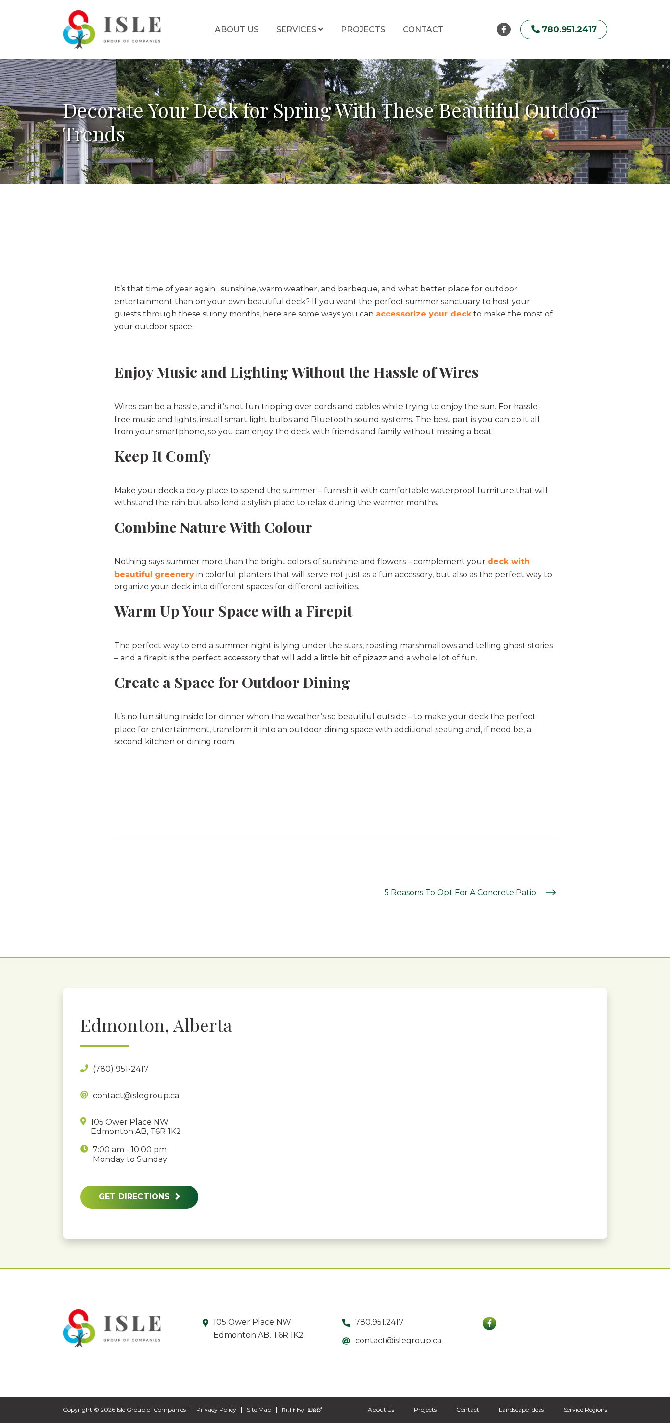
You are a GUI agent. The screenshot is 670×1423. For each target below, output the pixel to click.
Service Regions (585, 1409)
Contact (467, 1409)
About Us (381, 1409)
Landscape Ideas (521, 1409)
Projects (425, 1409)
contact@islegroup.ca (398, 1340)
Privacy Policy (216, 1409)
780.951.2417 (379, 1322)
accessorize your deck (423, 313)
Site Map (259, 1409)
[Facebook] (489, 1323)
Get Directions (135, 1196)
